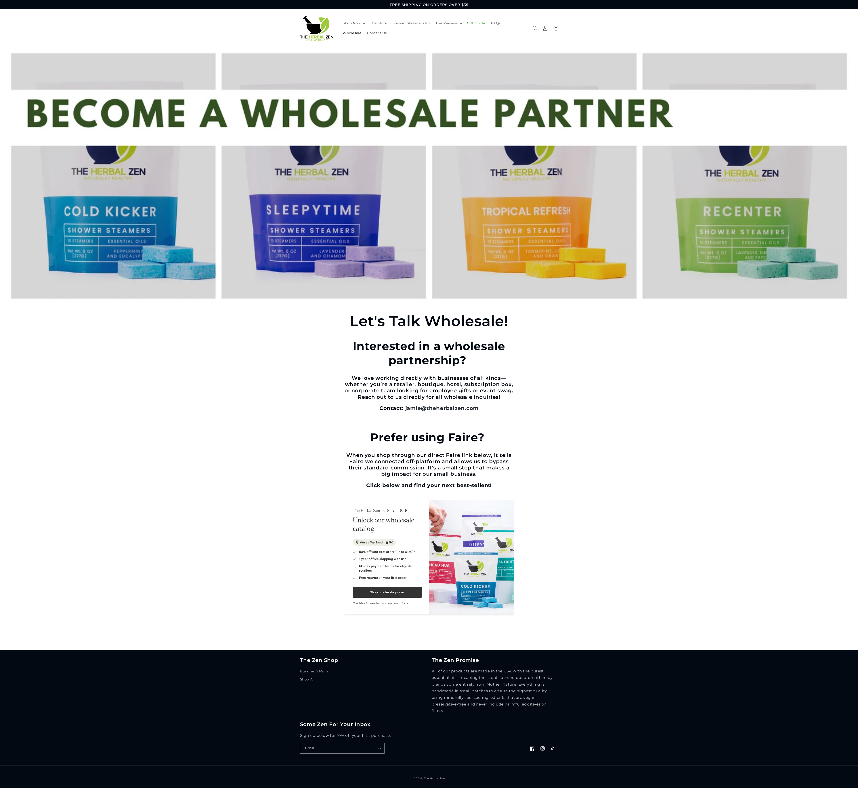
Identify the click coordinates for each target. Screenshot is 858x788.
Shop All (307, 679)
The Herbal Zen (434, 778)
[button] (353, 23)
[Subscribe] (379, 748)
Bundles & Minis (314, 671)
